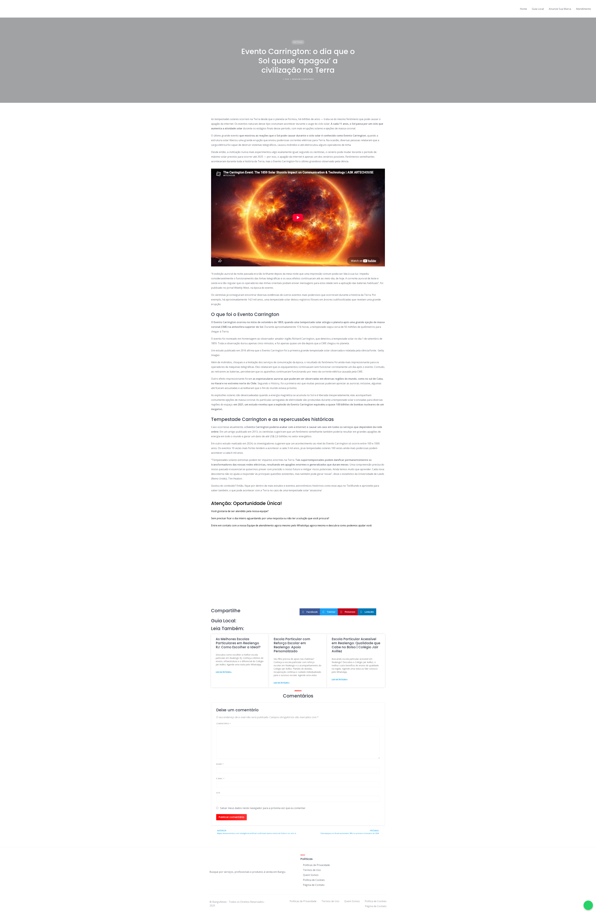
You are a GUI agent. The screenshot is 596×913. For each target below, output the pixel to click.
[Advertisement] (298, 583)
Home (523, 9)
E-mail (220, 778)
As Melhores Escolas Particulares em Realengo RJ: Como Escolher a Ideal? (238, 643)
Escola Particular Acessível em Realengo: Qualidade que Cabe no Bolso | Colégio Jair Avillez (356, 645)
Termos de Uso (312, 870)
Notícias (298, 42)
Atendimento (583, 9)
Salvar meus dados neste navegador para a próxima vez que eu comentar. (263, 808)
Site (218, 793)
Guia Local (538, 9)
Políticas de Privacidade (316, 865)
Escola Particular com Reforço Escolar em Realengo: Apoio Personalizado (292, 645)
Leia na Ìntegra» (224, 672)
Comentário (223, 723)
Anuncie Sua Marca (560, 9)
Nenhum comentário (303, 79)
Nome (220, 764)
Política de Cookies (314, 880)
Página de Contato (314, 885)
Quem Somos (310, 875)
